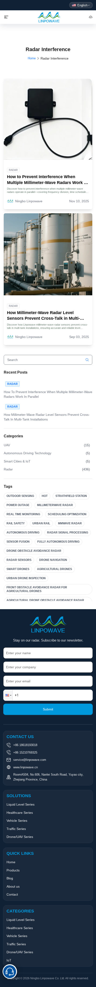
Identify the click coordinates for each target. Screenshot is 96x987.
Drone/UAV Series (20, 837)
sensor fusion (18, 541)
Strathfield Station (71, 496)
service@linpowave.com (29, 760)
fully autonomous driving (58, 541)
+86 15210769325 (25, 752)
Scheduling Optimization (67, 514)
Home (32, 58)
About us (13, 886)
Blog (10, 878)
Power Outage (18, 505)
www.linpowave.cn (25, 767)
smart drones (18, 569)
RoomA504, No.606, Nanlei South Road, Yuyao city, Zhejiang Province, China (48, 777)
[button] (7, 695)
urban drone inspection (26, 578)
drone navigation (53, 560)
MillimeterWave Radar (55, 505)
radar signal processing (67, 532)
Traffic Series (16, 829)
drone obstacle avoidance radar (34, 550)
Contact (12, 894)
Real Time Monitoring (23, 514)
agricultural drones (54, 569)
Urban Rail (41, 523)
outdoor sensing (20, 496)
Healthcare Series (20, 812)
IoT (9, 960)
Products (13, 870)
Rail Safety (16, 523)
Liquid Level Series (20, 804)
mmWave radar (70, 523)
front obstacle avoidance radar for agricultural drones (37, 589)
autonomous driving (23, 532)
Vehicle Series (17, 820)
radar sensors (19, 560)
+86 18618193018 (25, 745)
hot (45, 496)
